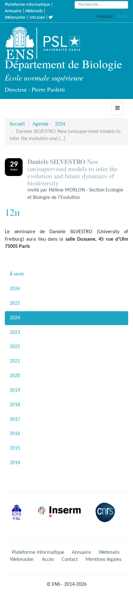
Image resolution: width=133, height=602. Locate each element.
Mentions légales (103, 559)
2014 (15, 462)
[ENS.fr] (21, 43)
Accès (48, 559)
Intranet (37, 17)
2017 (15, 419)
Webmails (34, 11)
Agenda (40, 124)
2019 (15, 390)
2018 (15, 405)
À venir (17, 274)
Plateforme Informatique (27, 4)
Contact (70, 559)
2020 (15, 375)
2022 (15, 346)
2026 (15, 288)
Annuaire (13, 11)
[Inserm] (61, 517)
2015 (15, 448)
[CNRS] (107, 517)
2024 (60, 124)
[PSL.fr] (67, 43)
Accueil (17, 124)
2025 (15, 303)
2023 (15, 332)
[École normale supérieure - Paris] (19, 517)
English (122, 16)
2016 (15, 433)
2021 (15, 361)
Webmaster (15, 17)
